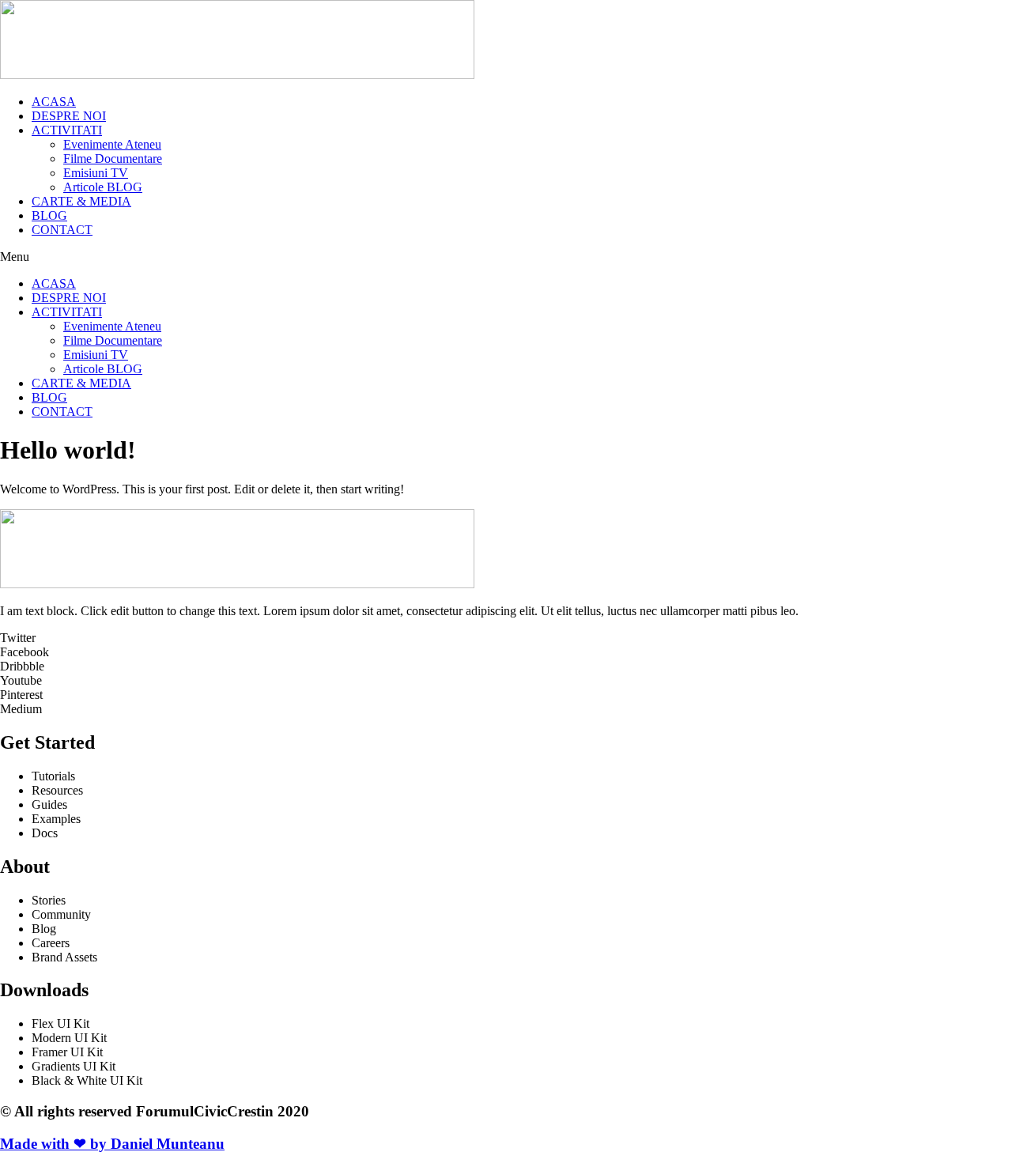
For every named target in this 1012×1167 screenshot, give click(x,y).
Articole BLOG (102, 187)
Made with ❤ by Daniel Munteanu (112, 1143)
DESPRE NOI (69, 116)
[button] (506, 257)
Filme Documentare (112, 158)
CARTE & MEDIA (81, 201)
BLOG (49, 215)
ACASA (54, 101)
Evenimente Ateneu (112, 144)
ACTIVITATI (67, 130)
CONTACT (62, 229)
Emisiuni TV (95, 172)
